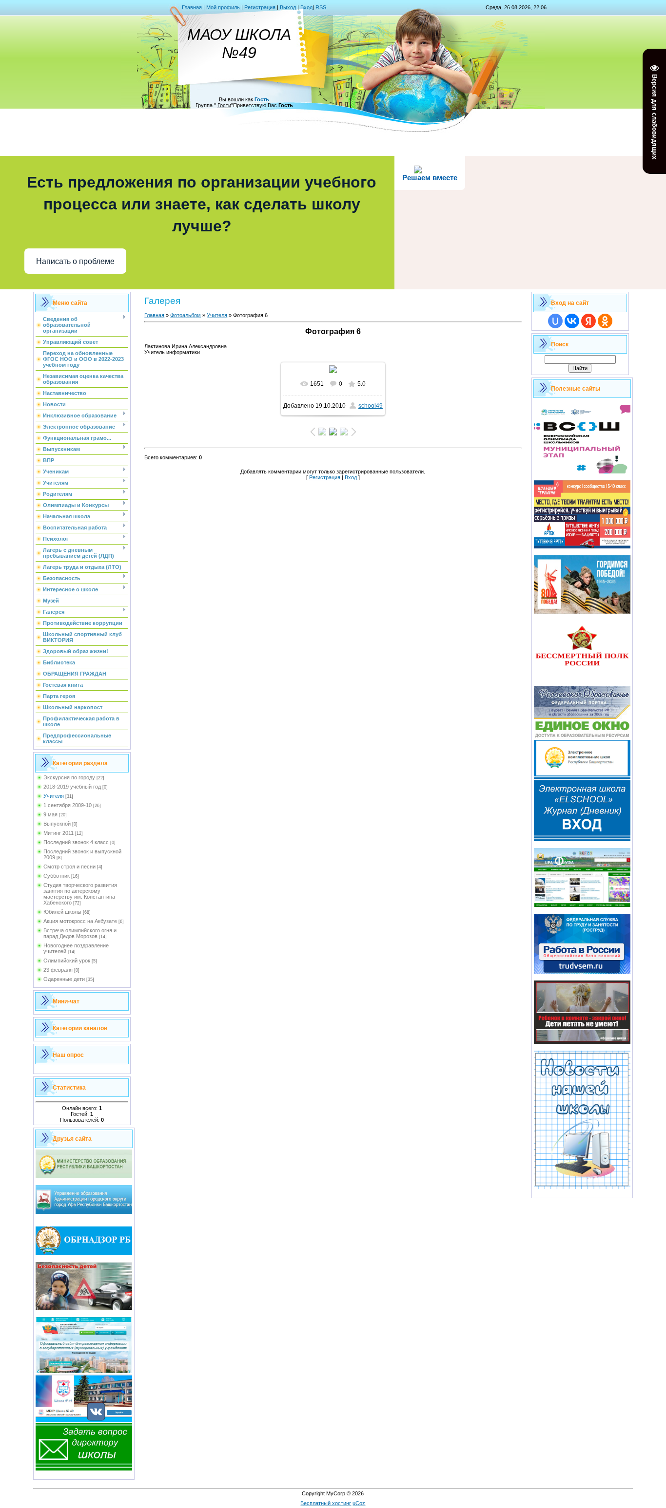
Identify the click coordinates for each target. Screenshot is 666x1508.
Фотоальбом (185, 315)
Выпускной (57, 824)
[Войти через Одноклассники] (605, 321)
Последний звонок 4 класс (76, 842)
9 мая (50, 814)
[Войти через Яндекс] (588, 321)
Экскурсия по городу (69, 777)
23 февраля (58, 970)
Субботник (56, 876)
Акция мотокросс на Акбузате (80, 921)
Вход (306, 7)
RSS (320, 7)
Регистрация (259, 7)
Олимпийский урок (66, 960)
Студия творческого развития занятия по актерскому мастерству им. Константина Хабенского (80, 893)
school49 (370, 405)
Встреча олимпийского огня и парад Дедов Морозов (80, 933)
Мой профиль (223, 7)
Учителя (53, 796)
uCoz (359, 1503)
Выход (288, 7)
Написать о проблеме (75, 261)
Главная (192, 7)
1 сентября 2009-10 (67, 805)
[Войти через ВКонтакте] (572, 321)
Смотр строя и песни (69, 866)
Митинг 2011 (58, 833)
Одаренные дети (64, 979)
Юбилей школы (62, 912)
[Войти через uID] (555, 321)
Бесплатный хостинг (325, 1503)
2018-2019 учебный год (72, 787)
